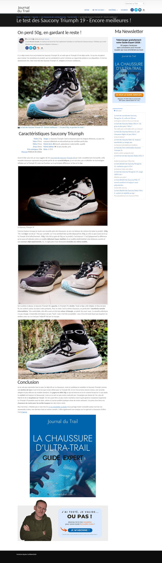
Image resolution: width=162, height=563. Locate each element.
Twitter (136, 9)
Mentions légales (22, 554)
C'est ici (24, 412)
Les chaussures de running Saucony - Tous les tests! (59, 17)
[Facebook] (27, 48)
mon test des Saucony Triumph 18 (63, 158)
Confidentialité (31, 554)
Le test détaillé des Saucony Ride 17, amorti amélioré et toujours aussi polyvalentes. (127, 182)
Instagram (140, 9)
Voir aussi (118, 111)
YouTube (143, 9)
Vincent (47, 39)
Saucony (35, 17)
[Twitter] (30, 48)
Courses (124, 10)
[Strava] (38, 48)
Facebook (132, 9)
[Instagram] (34, 48)
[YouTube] (42, 48)
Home (86, 10)
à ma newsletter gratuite (58, 407)
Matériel (26, 17)
